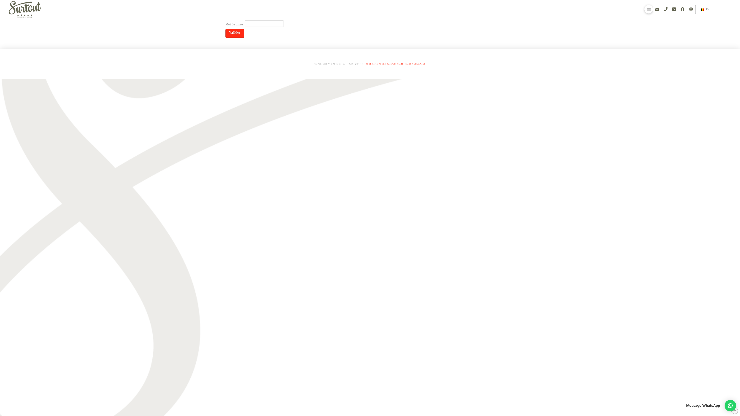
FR (707, 9)
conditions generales (411, 64)
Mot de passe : (235, 24)
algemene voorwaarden (381, 64)
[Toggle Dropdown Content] (648, 9)
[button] (730, 405)
